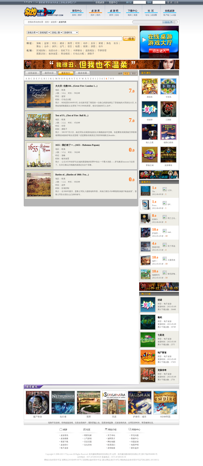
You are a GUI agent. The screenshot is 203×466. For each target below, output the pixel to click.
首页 (47, 22)
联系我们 (111, 445)
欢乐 (116, 43)
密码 (149, 2)
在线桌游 (99, 2)
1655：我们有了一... (65, 145)
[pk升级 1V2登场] (159, 290)
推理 (70, 43)
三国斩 (168, 120)
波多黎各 (168, 165)
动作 (85, 43)
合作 (46, 46)
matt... (170, 232)
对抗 (54, 43)
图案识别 (40, 53)
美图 (135, 15)
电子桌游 (64, 448)
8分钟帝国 (165, 417)
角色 (108, 43)
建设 (62, 43)
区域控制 (40, 50)
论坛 (147, 15)
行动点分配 (78, 53)
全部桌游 (32, 73)
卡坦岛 (168, 97)
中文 (126, 73)
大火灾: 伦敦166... (64, 86)
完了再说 (171, 246)
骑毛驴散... (172, 274)
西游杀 (150, 97)
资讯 (167, 22)
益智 (46, 43)
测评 (80, 15)
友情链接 (111, 448)
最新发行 (65, 73)
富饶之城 (150, 165)
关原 (114, 417)
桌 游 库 (95, 10)
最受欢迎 (49, 73)
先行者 (63, 417)
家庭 (101, 43)
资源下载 (64, 442)
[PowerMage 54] (145, 209)
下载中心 (132, 10)
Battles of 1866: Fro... (77, 174)
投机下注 (65, 50)
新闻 (74, 15)
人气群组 (88, 438)
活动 (117, 15)
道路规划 (89, 50)
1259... (170, 190)
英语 (134, 73)
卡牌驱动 (77, 50)
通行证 (129, 2)
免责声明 (135, 445)
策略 (38, 43)
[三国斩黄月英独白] (101, 69)
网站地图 (111, 442)
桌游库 (54, 22)
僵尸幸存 (37, 417)
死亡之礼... (172, 218)
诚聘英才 (111, 438)
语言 (70, 46)
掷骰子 (91, 53)
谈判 (54, 46)
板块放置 (53, 53)
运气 (62, 46)
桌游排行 (64, 445)
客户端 (166, 15)
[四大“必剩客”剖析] (159, 178)
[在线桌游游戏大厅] (159, 58)
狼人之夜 (150, 142)
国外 (93, 15)
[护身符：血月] (145, 237)
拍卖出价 (53, 50)
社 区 (151, 10)
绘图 (77, 46)
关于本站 (111, 435)
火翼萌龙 (171, 260)
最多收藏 (82, 73)
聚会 (38, 46)
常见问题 (135, 435)
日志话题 (88, 442)
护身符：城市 (139, 417)
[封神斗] (145, 223)
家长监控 (135, 448)
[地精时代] (145, 278)
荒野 (88, 417)
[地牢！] (145, 264)
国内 (98, 15)
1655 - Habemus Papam (87, 145)
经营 (77, 43)
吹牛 (101, 46)
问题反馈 (135, 442)
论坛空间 (88, 445)
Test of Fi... (60, 115)
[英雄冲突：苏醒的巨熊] (145, 251)
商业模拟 (65, 53)
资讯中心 (77, 10)
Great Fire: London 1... (85, 86)
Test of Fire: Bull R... (77, 115)
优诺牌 (150, 120)
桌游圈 (154, 15)
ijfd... (170, 204)
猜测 (85, 46)
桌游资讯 (64, 435)
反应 (93, 43)
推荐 (111, 15)
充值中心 (113, 2)
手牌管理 (102, 50)
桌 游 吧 (114, 10)
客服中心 (135, 438)
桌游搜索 (64, 438)
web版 (173, 15)
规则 (130, 15)
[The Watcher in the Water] (145, 195)
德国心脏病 (168, 142)
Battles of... (60, 174)
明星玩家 (88, 435)
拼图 (93, 46)
